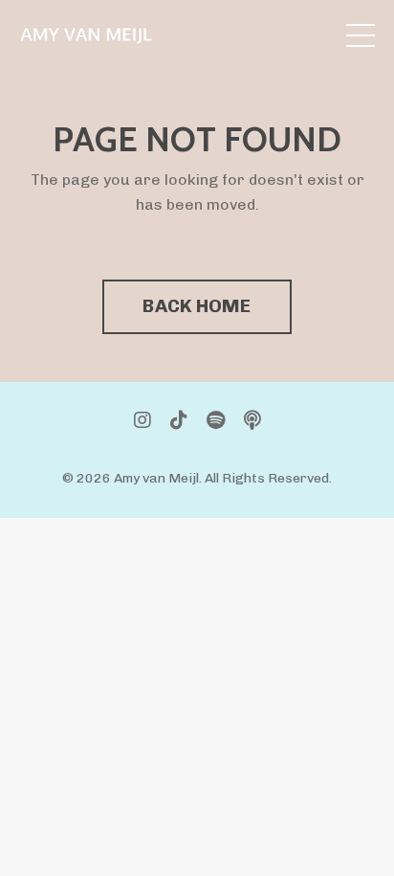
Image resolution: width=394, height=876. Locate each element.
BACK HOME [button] (196, 306)
